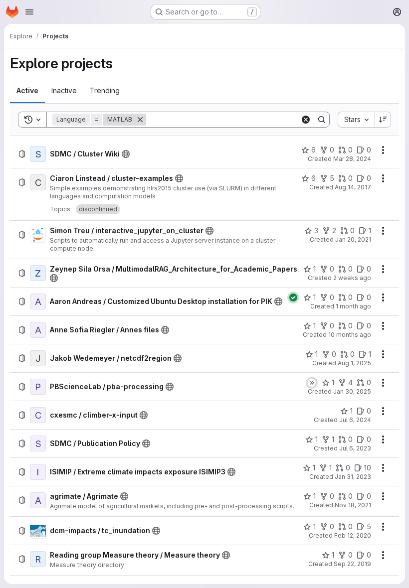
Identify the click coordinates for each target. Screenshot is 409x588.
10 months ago (349, 334)
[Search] (322, 120)
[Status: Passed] (293, 297)
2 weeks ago (352, 278)
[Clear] (306, 120)
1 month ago (353, 306)
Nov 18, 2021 (353, 505)
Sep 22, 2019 (352, 564)
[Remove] (140, 120)
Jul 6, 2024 (355, 420)
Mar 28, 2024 (352, 158)
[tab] (27, 90)
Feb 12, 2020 (352, 535)
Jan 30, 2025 (352, 391)
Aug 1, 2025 (354, 363)
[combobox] (356, 120)
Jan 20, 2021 (353, 239)
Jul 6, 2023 (355, 448)
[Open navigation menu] (29, 12)
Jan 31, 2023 (353, 476)
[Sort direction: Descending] (383, 120)
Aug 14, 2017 (353, 187)
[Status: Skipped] (312, 383)
